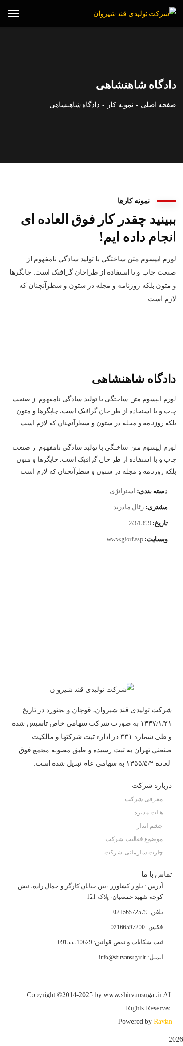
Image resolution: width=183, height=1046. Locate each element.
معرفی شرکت (144, 799)
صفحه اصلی (158, 104)
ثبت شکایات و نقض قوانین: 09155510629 (110, 942)
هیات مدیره (148, 812)
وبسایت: (156, 539)
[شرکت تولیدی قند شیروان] (134, 13)
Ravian (163, 1021)
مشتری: (156, 507)
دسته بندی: (152, 491)
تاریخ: (160, 523)
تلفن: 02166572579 (138, 912)
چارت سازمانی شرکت (133, 852)
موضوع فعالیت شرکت (134, 839)
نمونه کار (120, 104)
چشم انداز (150, 825)
